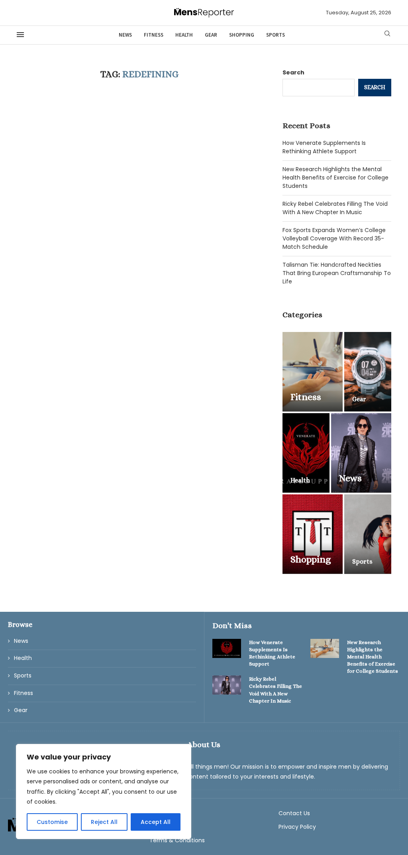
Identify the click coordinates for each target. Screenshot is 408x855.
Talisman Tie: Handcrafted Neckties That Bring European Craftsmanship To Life (336, 273)
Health (184, 34)
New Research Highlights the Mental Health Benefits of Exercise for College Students (335, 177)
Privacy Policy (297, 827)
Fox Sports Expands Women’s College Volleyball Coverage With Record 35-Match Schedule (334, 238)
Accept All (156, 822)
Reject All (104, 822)
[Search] (387, 35)
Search (293, 72)
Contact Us (294, 813)
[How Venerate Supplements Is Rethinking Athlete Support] (226, 648)
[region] (103, 791)
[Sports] (367, 534)
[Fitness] (312, 372)
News (125, 34)
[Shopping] (312, 534)
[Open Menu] (20, 34)
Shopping (241, 34)
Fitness (153, 34)
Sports (275, 34)
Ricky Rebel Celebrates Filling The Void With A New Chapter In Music (335, 208)
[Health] (306, 453)
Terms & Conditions (177, 840)
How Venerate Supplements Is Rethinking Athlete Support (324, 147)
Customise (52, 822)
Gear (211, 34)
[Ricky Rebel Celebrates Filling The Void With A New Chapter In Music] (226, 685)
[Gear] (367, 372)
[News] (361, 453)
